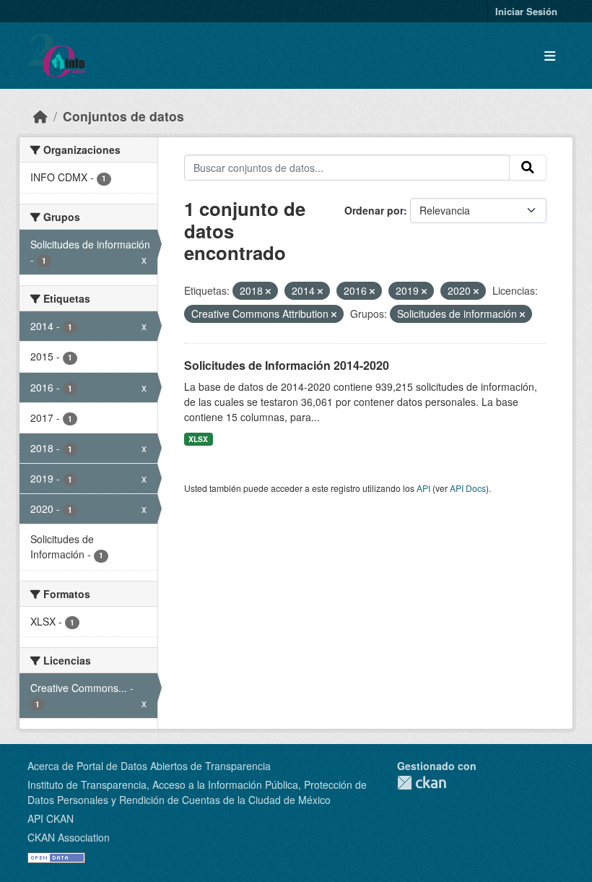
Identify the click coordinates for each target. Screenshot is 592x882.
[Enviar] (528, 168)
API (423, 488)
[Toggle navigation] (550, 56)
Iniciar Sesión (526, 11)
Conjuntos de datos (123, 116)
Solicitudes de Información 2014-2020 (286, 365)
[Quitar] (268, 291)
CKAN (421, 782)
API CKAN (50, 818)
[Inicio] (40, 116)
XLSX (198, 438)
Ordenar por (374, 210)
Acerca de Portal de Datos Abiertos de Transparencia (149, 765)
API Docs (468, 488)
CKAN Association (68, 837)
